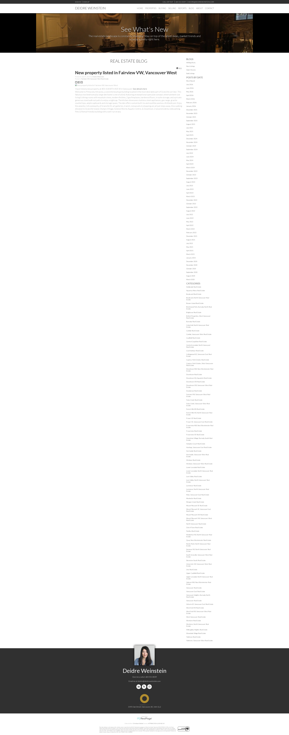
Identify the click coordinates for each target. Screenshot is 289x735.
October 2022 (191, 204)
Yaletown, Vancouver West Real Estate (199, 640)
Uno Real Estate (191, 569)
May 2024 (189, 160)
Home (140, 8)
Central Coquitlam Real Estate (196, 341)
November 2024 (191, 142)
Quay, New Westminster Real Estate (198, 540)
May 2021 (189, 247)
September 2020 (191, 272)
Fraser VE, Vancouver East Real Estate (199, 422)
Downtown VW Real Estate (195, 382)
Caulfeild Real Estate (193, 338)
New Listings (190, 66)
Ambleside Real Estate (193, 287)
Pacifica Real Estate (192, 531)
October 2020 (191, 269)
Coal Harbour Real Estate (195, 351)
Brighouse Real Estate (193, 312)
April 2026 (189, 95)
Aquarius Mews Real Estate (195, 290)
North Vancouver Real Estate (196, 524)
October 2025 (191, 117)
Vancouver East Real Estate (195, 591)
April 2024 (189, 164)
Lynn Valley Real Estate (194, 476)
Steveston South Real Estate (196, 560)
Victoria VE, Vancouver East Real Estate (199, 604)
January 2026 (191, 106)
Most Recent (190, 81)
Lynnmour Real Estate (193, 486)
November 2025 (191, 113)
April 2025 (189, 135)
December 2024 (191, 139)
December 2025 (191, 110)
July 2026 (189, 84)
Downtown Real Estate (194, 374)
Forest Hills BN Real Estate (195, 409)
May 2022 (189, 222)
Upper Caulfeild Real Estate (195, 573)
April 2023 (189, 193)
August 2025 (190, 124)
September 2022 (191, 207)
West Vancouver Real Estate (196, 617)
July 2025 (189, 128)
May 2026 (189, 92)
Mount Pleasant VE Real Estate (196, 506)
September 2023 (191, 178)
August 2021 (190, 240)
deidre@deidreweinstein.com (149, 681)
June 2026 (189, 88)
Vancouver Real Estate (194, 588)
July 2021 (189, 243)
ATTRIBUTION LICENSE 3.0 (156, 723)
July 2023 (189, 186)
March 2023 (190, 196)
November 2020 (191, 265)
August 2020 (190, 276)
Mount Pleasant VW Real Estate (197, 515)
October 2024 (191, 146)
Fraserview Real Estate (194, 431)
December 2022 (191, 200)
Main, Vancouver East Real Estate (197, 495)
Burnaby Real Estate (193, 321)
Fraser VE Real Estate (193, 418)
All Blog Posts (191, 63)
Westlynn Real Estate (193, 620)
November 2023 (191, 171)
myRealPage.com (144, 718)
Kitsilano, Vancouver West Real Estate (199, 464)
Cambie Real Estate (192, 331)
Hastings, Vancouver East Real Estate (199, 447)
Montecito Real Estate (193, 498)
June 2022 (189, 218)
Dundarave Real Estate (194, 391)
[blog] (144, 687)
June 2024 (189, 157)
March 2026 (190, 99)
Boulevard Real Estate (193, 294)
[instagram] (150, 687)
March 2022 (190, 229)
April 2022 (189, 225)
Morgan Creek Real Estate (195, 502)
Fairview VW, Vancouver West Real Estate (94, 79)
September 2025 (191, 121)
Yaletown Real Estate (193, 637)
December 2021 (191, 236)
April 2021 (189, 251)
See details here (140, 89)
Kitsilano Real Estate (193, 460)
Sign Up (86, 2)
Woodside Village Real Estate (196, 633)
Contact (209, 8)
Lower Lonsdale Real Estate (195, 467)
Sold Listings (190, 73)
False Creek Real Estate (194, 400)
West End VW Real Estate (195, 608)
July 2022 (189, 214)
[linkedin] (139, 687)
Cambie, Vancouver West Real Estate (198, 334)
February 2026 (191, 102)
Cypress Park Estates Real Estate (197, 360)
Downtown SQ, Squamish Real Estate (199, 378)
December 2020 (191, 261)
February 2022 (191, 232)
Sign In (78, 2)
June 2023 (189, 189)
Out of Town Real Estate (194, 527)
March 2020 (190, 279)
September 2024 (191, 149)
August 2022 (190, 211)
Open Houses (191, 70)
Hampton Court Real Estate (195, 444)
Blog (191, 8)
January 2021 (191, 258)
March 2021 (190, 254)
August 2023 (190, 182)
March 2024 (190, 167)
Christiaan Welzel (138, 723)
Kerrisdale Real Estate (193, 451)
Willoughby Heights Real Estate (196, 630)
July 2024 (189, 153)
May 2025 (189, 131)
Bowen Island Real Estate (195, 303)
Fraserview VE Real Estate (195, 435)
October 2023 (191, 175)
